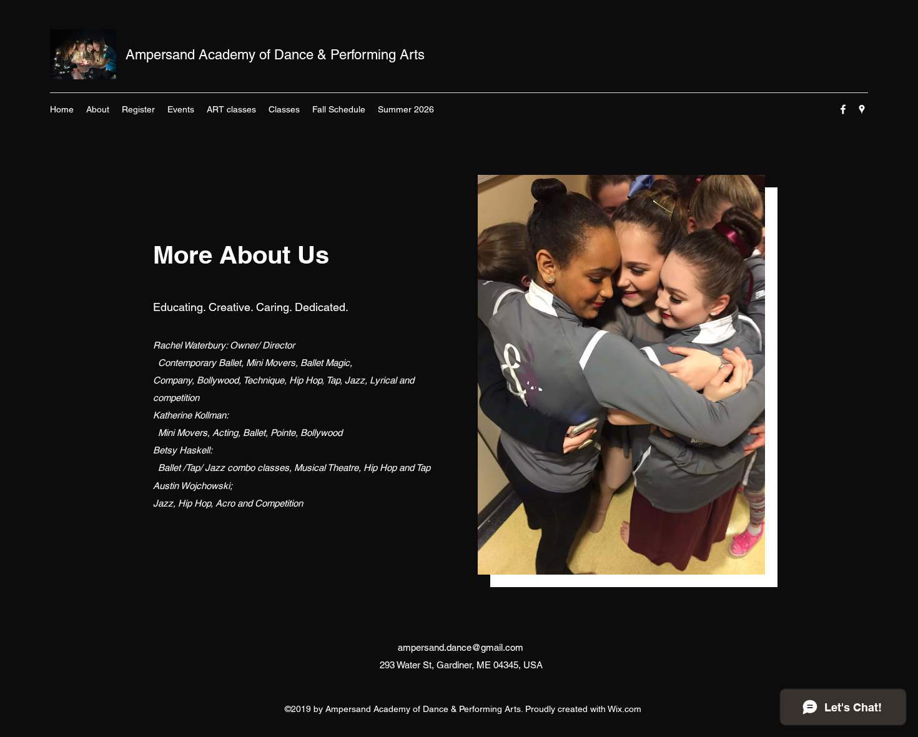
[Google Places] (862, 109)
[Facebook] (843, 109)
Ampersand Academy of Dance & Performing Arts (275, 54)
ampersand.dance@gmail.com (460, 647)
